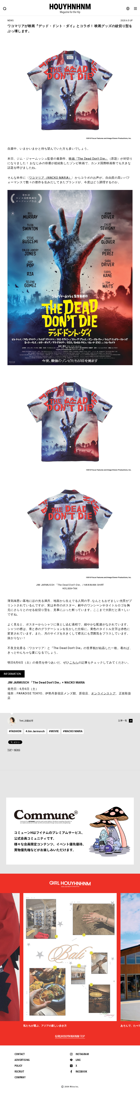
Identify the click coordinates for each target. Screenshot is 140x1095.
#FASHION (15, 731)
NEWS (17, 750)
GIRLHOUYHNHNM (70, 1036)
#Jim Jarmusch (35, 731)
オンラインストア (103, 693)
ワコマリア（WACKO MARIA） (50, 177)
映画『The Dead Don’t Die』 (88, 158)
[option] (70, 960)
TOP (9, 750)
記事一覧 (122, 720)
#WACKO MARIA (72, 731)
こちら (73, 662)
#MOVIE (54, 731)
